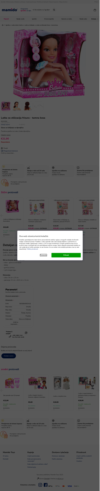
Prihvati (66, 255)
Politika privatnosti (32, 249)
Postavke (43, 255)
